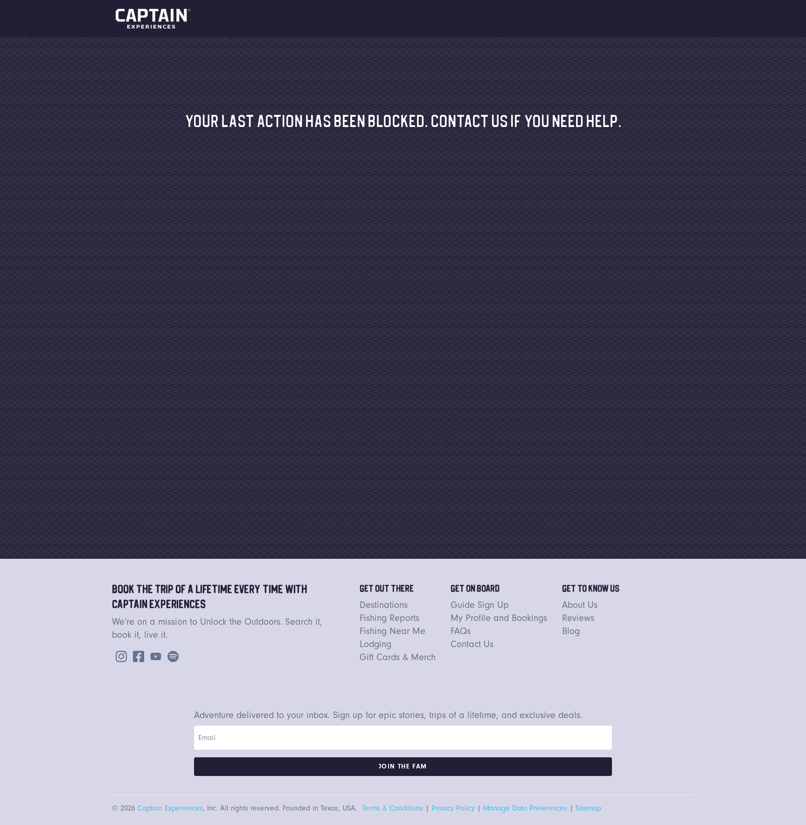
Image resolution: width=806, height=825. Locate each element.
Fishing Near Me (392, 631)
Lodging (375, 644)
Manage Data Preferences (525, 808)
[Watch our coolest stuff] (153, 655)
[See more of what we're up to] (136, 655)
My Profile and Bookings (499, 618)
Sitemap (588, 808)
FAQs (461, 631)
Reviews (578, 618)
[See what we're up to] (119, 655)
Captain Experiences (170, 808)
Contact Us (472, 644)
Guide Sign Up (480, 604)
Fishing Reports (389, 618)
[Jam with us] (171, 655)
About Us (580, 604)
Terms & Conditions (392, 808)
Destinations (384, 604)
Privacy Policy (453, 808)
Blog (571, 631)
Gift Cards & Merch (398, 657)
